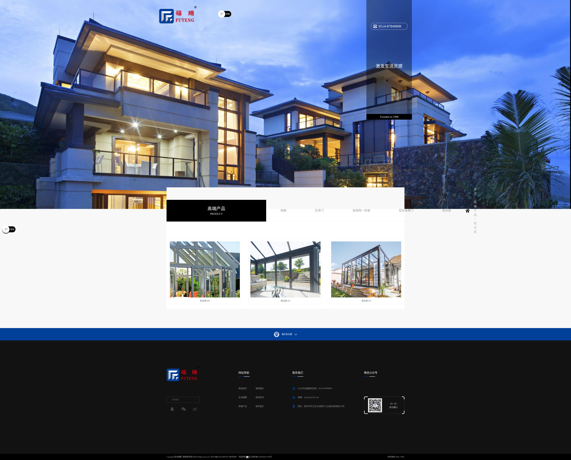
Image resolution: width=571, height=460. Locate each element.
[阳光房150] (366, 269)
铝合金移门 (406, 210)
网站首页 (243, 388)
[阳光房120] (285, 269)
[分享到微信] (183, 409)
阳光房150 (366, 301)
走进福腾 (243, 397)
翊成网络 (242, 457)
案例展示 (260, 388)
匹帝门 (319, 210)
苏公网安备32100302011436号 (260, 457)
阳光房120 (285, 301)
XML (402, 457)
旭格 (283, 210)
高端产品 (243, 406)
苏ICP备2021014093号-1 (220, 457)
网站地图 (391, 457)
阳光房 (446, 210)
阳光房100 (205, 301)
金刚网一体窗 (361, 210)
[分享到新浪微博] (194, 409)
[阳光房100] (205, 269)
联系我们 (260, 406)
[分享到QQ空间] (172, 409)
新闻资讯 (260, 397)
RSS (397, 457)
